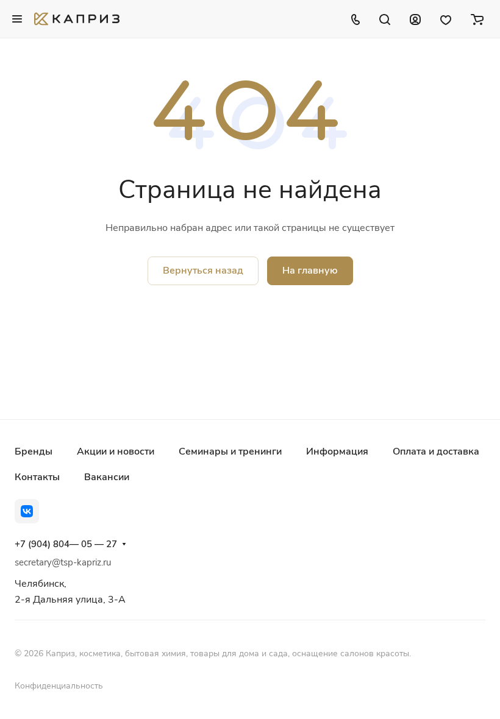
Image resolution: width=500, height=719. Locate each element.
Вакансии (106, 477)
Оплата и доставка (436, 451)
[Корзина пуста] (477, 19)
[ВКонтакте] (27, 511)
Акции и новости (115, 451)
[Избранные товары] (445, 19)
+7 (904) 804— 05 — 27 (66, 544)
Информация (337, 451)
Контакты (37, 477)
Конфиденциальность (59, 686)
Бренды (33, 451)
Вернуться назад (203, 270)
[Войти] (415, 19)
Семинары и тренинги (230, 451)
